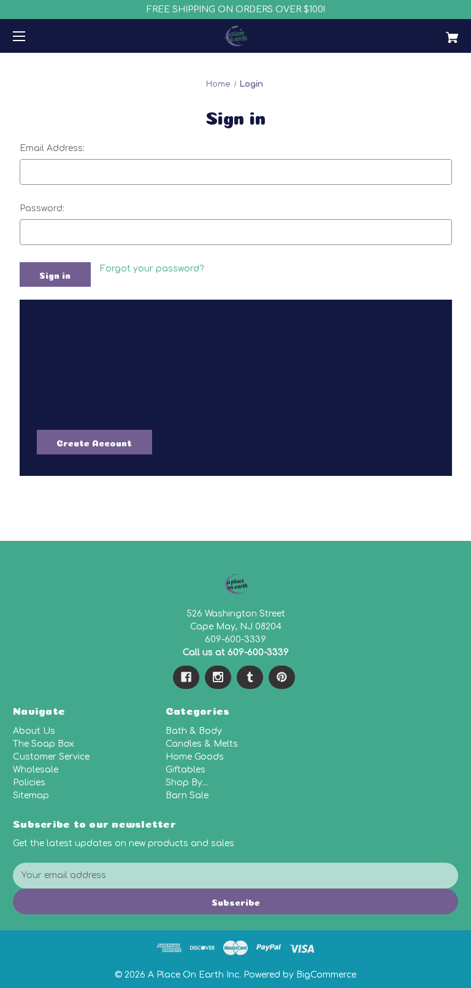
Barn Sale (187, 795)
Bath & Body (194, 731)
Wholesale (35, 769)
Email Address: (52, 148)
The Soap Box (43, 744)
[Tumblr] (249, 677)
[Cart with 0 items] (413, 33)
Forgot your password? (152, 268)
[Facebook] (186, 677)
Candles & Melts (202, 744)
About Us (34, 731)
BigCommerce (326, 974)
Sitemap (31, 795)
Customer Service (51, 756)
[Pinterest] (281, 677)
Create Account (94, 442)
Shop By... (187, 782)
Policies (29, 782)
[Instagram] (218, 677)
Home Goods (195, 756)
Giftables (185, 769)
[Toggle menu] (30, 36)
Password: (42, 208)
